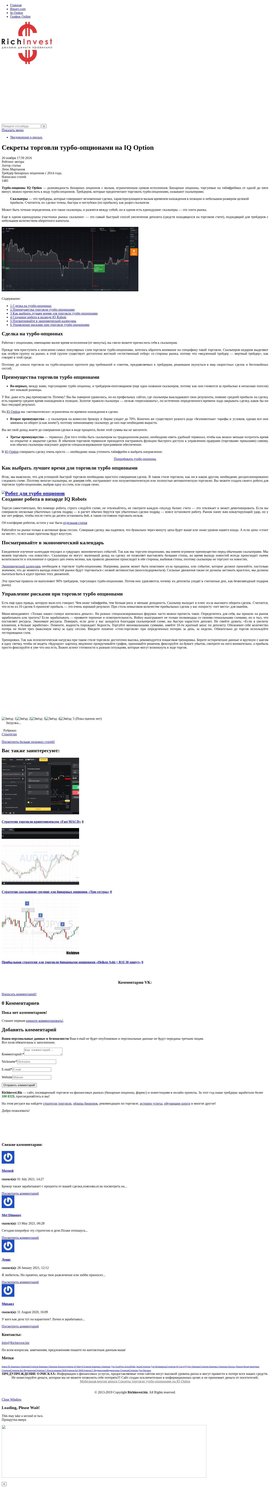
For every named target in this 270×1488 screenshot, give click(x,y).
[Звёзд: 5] (67, 719)
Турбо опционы (192, 1366)
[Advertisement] (128, 94)
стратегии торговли (57, 1103)
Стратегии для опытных (140, 1370)
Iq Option (16, 13)
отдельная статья (75, 523)
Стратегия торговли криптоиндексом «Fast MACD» (41, 821)
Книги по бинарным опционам (16, 1366)
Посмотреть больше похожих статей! (28, 742)
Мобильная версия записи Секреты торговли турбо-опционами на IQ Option (135, 1381)
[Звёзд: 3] (38, 719)
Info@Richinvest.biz (15, 1343)
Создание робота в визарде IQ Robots (38, 317)
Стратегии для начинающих (154, 1366)
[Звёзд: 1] (9, 719)
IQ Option (13, 411)
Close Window (12, 1399)
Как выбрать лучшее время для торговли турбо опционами (54, 313)
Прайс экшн (135, 1366)
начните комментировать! (44, 1020)
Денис (6, 1259)
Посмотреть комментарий (20, 1193)
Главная (16, 5)
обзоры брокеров (85, 1103)
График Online (20, 16)
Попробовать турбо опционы (135, 459)
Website (7, 1077)
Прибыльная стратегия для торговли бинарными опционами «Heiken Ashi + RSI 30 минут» (71, 962)
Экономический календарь (21, 566)
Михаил (8, 1304)
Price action (125, 1366)
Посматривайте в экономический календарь (43, 321)
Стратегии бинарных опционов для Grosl (101, 1366)
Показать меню (13, 130)
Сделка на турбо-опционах (30, 306)
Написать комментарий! (19, 994)
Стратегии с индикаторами (94, 1370)
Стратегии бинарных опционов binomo (47, 1366)
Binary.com (18, 9)
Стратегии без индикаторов (23, 1370)
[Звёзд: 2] (23, 719)
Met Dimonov (11, 1215)
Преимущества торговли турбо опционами (42, 309)
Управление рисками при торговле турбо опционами (49, 325)
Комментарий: (13, 1054)
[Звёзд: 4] (52, 719)
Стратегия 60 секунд (176, 1366)
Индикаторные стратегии (118, 1370)
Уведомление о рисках (26, 137)
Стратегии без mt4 (74, 1370)
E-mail (7, 1069)
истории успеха (151, 1103)
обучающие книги (177, 1103)
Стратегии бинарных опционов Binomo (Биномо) (222, 1366)
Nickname (9, 1061)
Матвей (8, 1170)
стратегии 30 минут (73, 1366)
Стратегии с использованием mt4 (50, 1370)
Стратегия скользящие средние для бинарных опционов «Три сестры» (55, 892)
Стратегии (9, 734)
